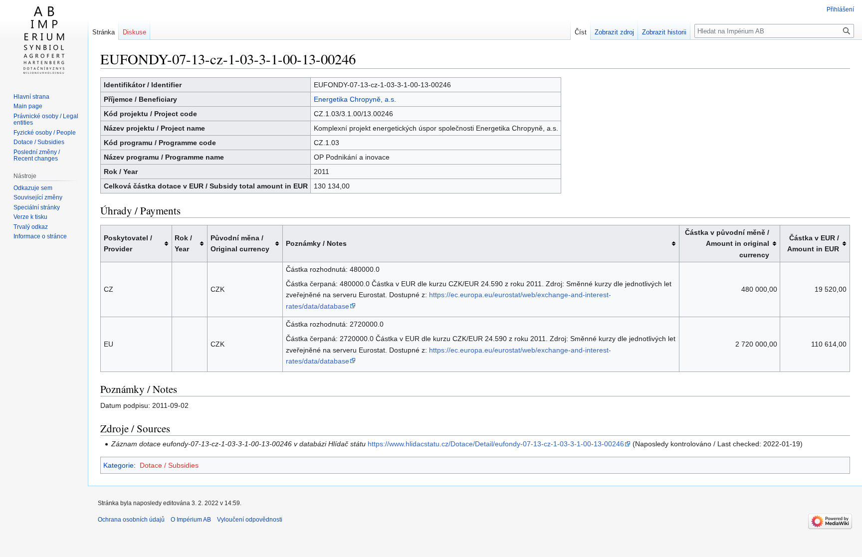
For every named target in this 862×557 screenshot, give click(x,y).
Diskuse (134, 32)
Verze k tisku (30, 216)
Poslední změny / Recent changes (36, 156)
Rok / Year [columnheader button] (183, 243)
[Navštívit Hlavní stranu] (44, 40)
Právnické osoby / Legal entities (45, 120)
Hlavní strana (31, 96)
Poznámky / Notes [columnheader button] (316, 243)
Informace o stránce (40, 236)
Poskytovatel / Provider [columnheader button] (128, 243)
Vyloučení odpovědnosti (249, 519)
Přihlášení (840, 9)
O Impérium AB (191, 519)
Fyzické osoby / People (44, 132)
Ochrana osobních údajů (131, 519)
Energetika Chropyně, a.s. (355, 99)
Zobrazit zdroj (614, 32)
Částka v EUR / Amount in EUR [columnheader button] (813, 243)
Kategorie (118, 465)
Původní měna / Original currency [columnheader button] (240, 243)
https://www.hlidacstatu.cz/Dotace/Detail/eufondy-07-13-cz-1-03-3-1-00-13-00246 (496, 444)
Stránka (103, 32)
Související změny (37, 197)
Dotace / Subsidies (169, 465)
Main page (27, 106)
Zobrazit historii (664, 32)
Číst (581, 32)
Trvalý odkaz (30, 226)
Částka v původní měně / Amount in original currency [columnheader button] (727, 243)
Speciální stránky (36, 207)
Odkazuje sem (32, 188)
